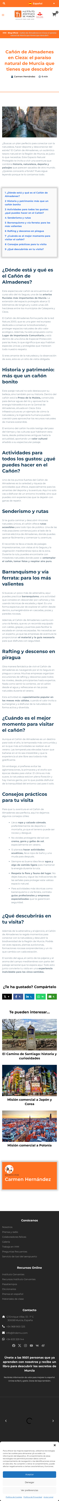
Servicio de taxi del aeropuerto (19, 1256)
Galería (6, 1241)
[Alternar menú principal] (3, 15)
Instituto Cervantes (13, 1274)
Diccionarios (9, 1289)
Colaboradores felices (14, 1237)
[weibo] (43, 1346)
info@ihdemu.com (17, 1333)
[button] (54, 1445)
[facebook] (13, 1346)
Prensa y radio (10, 1232)
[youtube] (31, 1346)
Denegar (29, 1482)
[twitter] (19, 1346)
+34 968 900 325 (15, 1326)
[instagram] (25, 1346)
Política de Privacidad (32, 1497)
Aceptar (29, 1474)
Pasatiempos (9, 1284)
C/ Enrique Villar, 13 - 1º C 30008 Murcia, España (20, 1318)
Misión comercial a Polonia (29, 1145)
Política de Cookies (14, 1497)
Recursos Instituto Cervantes (19, 1279)
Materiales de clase (13, 1299)
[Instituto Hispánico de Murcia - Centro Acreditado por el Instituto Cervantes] (39, 14)
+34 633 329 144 (15, 1339)
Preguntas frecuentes (14, 1251)
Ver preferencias (29, 1490)
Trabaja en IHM (10, 1246)
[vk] (37, 1346)
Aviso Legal (48, 1497)
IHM (4, 33)
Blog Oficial (13, 33)
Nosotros (7, 1227)
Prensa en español (12, 1294)
